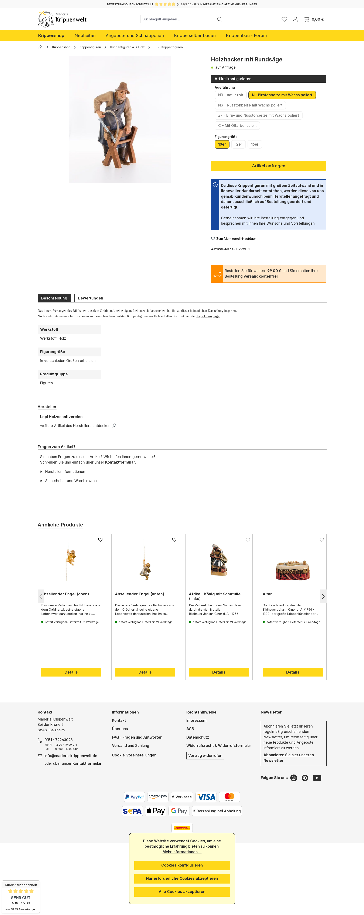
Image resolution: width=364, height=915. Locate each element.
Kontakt (119, 720)
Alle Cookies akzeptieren (182, 891)
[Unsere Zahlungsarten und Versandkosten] (182, 828)
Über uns (120, 729)
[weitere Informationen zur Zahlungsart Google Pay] (179, 811)
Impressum (196, 720)
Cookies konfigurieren (182, 865)
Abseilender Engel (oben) (65, 594)
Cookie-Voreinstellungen (134, 755)
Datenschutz (197, 737)
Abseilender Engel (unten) (139, 594)
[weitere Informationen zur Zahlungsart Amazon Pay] (158, 797)
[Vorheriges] (41, 596)
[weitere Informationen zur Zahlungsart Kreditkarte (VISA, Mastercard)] (206, 797)
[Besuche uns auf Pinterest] (305, 778)
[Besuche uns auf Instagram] (294, 778)
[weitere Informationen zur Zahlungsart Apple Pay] (155, 811)
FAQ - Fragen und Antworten (137, 737)
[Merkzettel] (284, 19)
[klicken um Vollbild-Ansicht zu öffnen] (120, 119)
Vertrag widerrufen (205, 755)
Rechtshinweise (201, 712)
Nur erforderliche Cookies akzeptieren (182, 878)
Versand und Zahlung (130, 745)
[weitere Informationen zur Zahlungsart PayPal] (134, 797)
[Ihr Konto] (295, 19)
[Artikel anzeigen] (71, 560)
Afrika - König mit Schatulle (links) (215, 596)
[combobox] (177, 19)
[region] (120, 126)
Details (71, 672)
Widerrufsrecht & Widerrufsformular (218, 745)
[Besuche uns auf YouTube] (317, 778)
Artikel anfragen (268, 165)
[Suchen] (219, 19)
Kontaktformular (120, 462)
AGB (190, 729)
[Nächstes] (323, 596)
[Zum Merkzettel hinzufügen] (100, 539)
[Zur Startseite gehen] (62, 19)
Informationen (125, 712)
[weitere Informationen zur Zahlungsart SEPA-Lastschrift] (132, 811)
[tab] (54, 298)
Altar (267, 594)
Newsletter (271, 712)
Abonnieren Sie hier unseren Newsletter (288, 758)
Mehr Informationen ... (182, 852)
